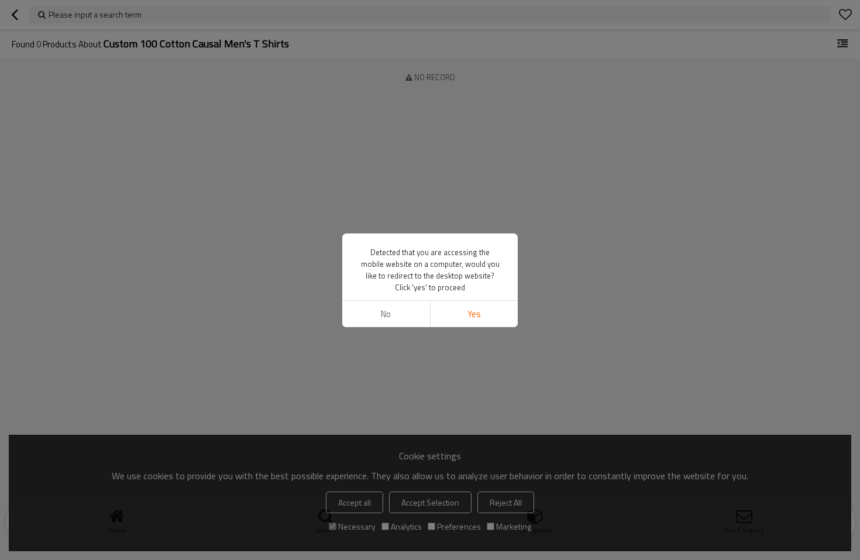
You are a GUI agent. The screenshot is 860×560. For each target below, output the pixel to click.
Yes (474, 314)
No (386, 314)
